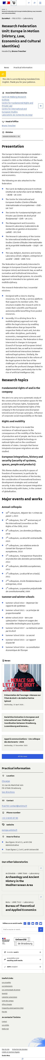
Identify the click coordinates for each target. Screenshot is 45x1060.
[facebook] (25, 923)
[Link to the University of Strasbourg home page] (13, 3)
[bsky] (40, 923)
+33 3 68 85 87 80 (10, 818)
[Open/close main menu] (40, 3)
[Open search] (22, 1059)
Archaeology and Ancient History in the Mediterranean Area (22, 879)
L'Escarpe (6, 781)
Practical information (23, 67)
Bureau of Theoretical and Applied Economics (21, 906)
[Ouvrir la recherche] (34, 3)
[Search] (40, 929)
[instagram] (29, 923)
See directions (8, 792)
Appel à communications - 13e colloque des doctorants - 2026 (22, 740)
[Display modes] (29, 3)
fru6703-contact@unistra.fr (14, 806)
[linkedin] (37, 923)
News (6, 67)
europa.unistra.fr (9, 830)
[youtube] (33, 923)
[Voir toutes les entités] (40, 105)
